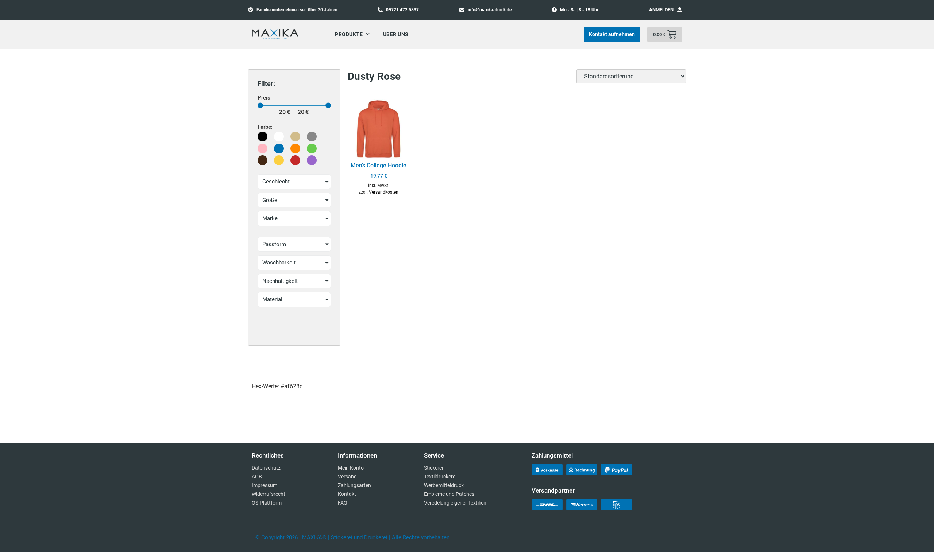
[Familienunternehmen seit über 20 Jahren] (250, 9)
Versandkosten (383, 192)
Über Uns (396, 34)
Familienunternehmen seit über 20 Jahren (296, 9)
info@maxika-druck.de (490, 9)
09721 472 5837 (402, 9)
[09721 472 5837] (380, 9)
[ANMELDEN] (679, 9)
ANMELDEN (661, 9)
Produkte (349, 34)
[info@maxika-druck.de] (461, 9)
